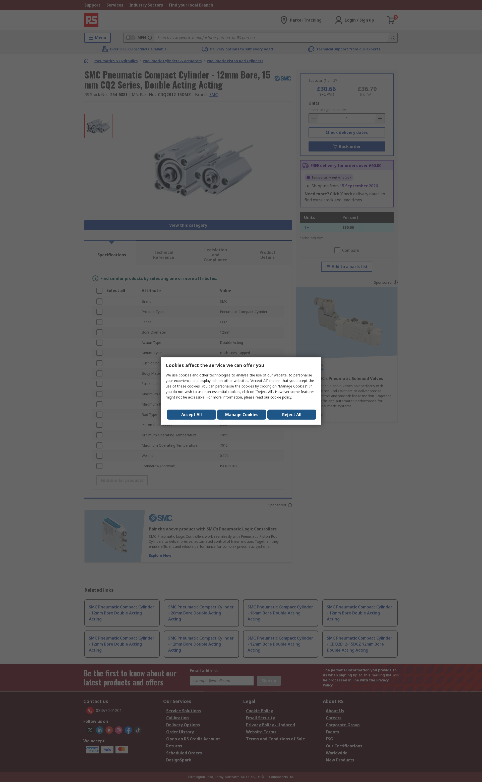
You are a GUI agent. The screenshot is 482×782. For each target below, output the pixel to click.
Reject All (292, 414)
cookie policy (280, 397)
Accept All (191, 414)
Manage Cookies (241, 414)
